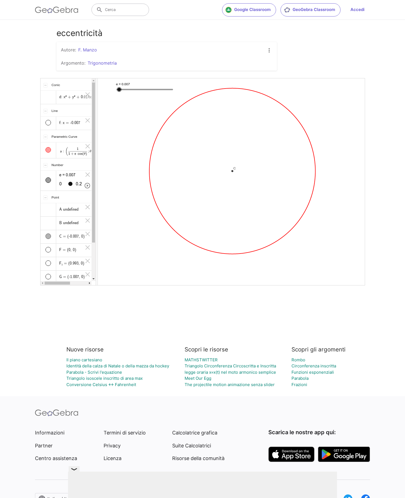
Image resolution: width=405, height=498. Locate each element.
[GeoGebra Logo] (56, 10)
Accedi (357, 9)
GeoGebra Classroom (314, 9)
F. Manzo (87, 50)
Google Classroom (252, 9)
